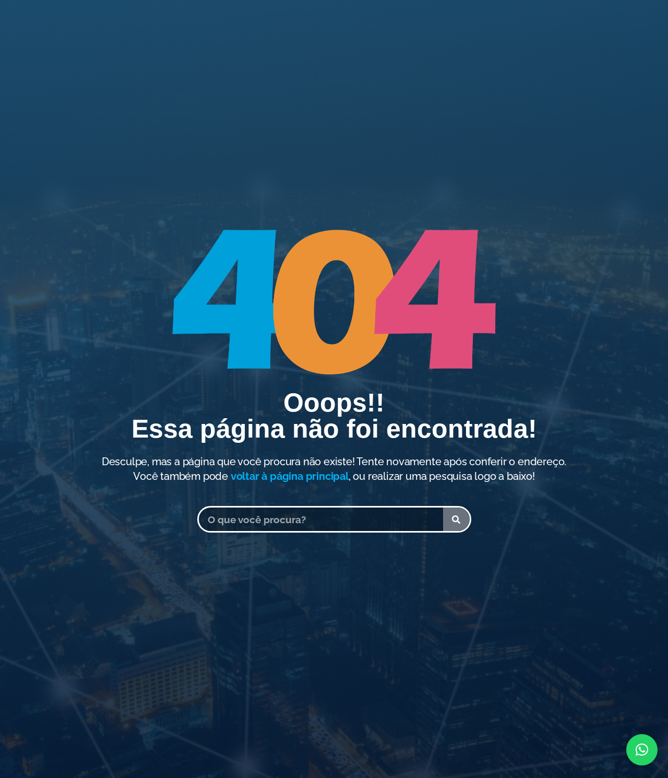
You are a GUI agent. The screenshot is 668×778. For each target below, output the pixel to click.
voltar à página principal (290, 476)
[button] (642, 749)
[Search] (456, 519)
